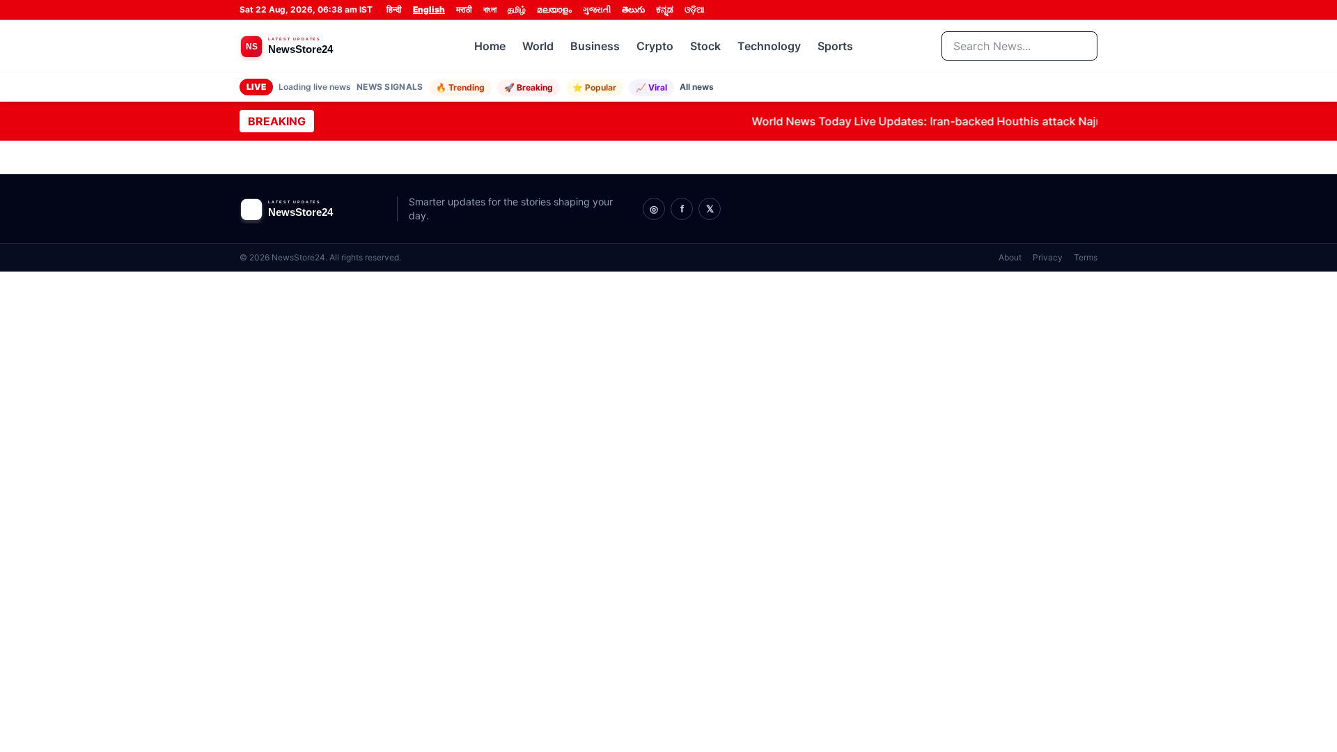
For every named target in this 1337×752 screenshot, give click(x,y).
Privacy (1048, 257)
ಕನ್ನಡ (664, 9)
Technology (769, 46)
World (538, 46)
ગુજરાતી (597, 9)
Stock (705, 46)
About (1010, 257)
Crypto (654, 46)
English (429, 9)
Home (490, 46)
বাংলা (490, 9)
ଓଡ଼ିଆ (695, 9)
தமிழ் (517, 9)
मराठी (464, 9)
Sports (835, 46)
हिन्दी (394, 9)
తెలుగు (633, 9)
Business (595, 46)
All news (697, 86)
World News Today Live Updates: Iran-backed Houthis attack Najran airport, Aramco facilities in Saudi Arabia (1029, 121)
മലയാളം (554, 9)
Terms (1085, 257)
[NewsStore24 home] (313, 46)
